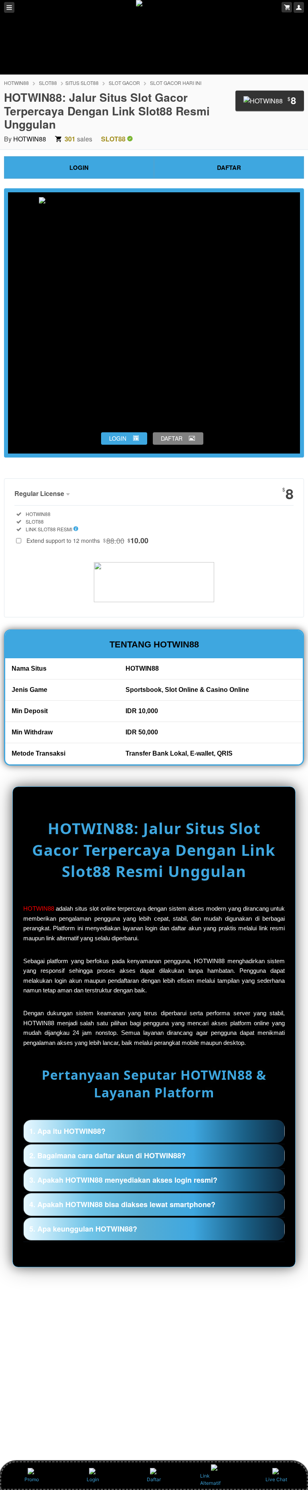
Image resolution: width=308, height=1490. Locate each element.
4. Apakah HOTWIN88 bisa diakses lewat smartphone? (122, 1204)
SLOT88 (48, 82)
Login (93, 1479)
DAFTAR (229, 167)
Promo (31, 1479)
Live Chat (276, 1479)
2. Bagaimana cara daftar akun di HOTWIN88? (107, 1155)
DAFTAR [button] (171, 438)
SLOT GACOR (124, 82)
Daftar (154, 1479)
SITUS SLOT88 (82, 82)
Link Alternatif (210, 1479)
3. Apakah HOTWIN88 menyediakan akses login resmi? (123, 1180)
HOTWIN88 (16, 82)
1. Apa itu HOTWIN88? (67, 1131)
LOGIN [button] (117, 438)
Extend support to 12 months (87, 540)
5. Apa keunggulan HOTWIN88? (83, 1229)
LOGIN (79, 167)
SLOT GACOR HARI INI (175, 82)
